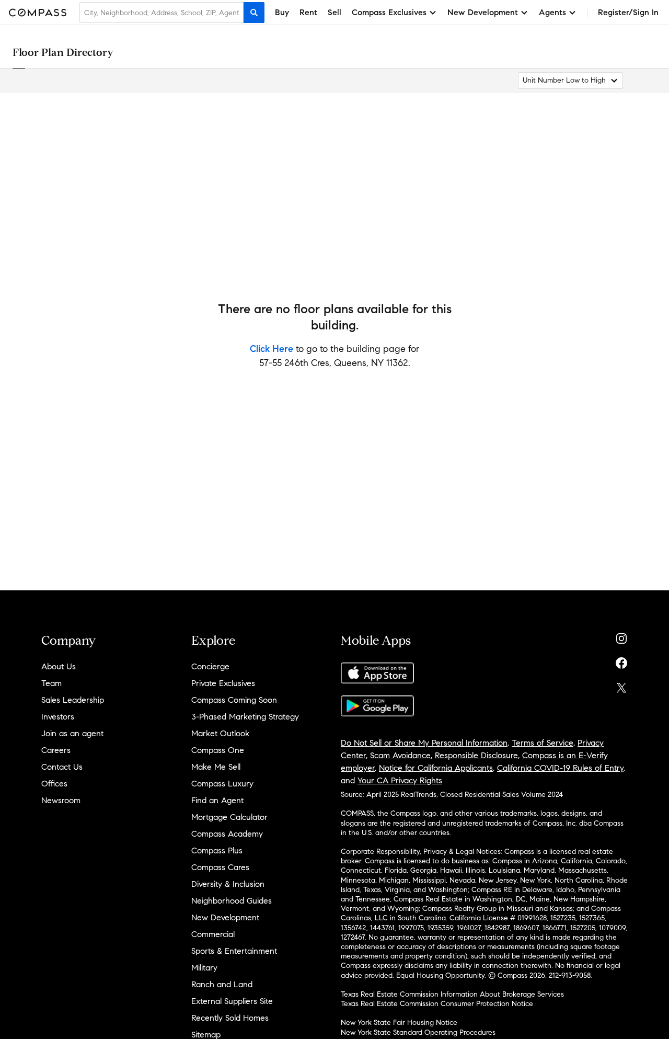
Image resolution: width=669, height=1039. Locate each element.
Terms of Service (542, 743)
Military (204, 968)
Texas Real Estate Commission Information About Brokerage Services (452, 994)
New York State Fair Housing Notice (399, 1022)
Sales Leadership (72, 700)
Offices (54, 784)
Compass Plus (217, 850)
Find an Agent (217, 800)
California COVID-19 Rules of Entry (560, 768)
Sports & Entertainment (234, 951)
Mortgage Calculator (229, 817)
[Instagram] (621, 636)
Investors (57, 717)
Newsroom (60, 800)
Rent (308, 12)
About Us (58, 666)
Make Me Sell (215, 767)
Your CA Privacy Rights (399, 780)
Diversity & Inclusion (227, 884)
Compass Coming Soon (234, 700)
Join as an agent (72, 733)
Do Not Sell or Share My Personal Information (424, 743)
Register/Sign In (628, 12)
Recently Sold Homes (230, 1018)
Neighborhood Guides (231, 901)
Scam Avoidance (400, 755)
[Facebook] (621, 660)
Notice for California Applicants (436, 768)
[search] (254, 12)
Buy (282, 12)
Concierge (210, 666)
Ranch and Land (221, 984)
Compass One (217, 750)
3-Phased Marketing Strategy (245, 717)
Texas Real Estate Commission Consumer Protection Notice (437, 1003)
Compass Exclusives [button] (389, 12)
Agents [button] (552, 12)
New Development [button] (482, 12)
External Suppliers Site (232, 1001)
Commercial (213, 934)
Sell (334, 12)
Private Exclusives (223, 683)
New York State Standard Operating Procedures (418, 1032)
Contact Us (62, 767)
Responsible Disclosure (476, 755)
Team (51, 683)
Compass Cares (220, 867)
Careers (56, 750)
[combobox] (161, 12)
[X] (621, 685)
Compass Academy (227, 834)
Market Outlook (220, 733)
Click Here (271, 349)
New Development (225, 917)
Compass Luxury (222, 784)
